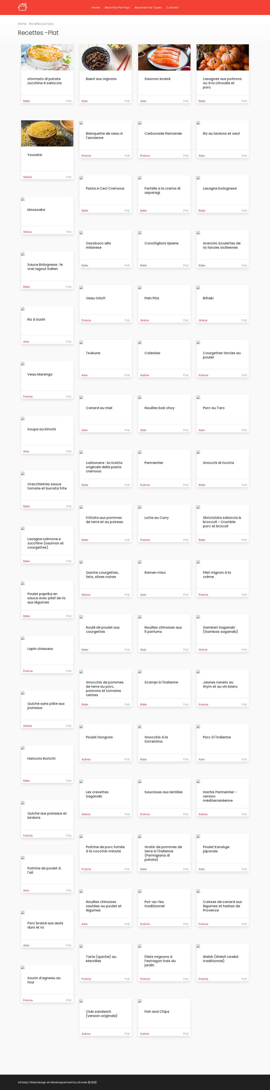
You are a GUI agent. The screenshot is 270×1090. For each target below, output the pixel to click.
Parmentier (153, 462)
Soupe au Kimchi (41, 429)
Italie (26, 101)
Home (96, 7)
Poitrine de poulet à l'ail (44, 870)
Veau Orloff (95, 298)
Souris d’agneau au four (44, 980)
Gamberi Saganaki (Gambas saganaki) (220, 629)
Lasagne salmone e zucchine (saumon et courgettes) (45, 543)
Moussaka (36, 209)
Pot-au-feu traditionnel (154, 903)
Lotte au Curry (156, 517)
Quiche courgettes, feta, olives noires (102, 574)
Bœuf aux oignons (101, 78)
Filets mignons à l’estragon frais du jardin (160, 961)
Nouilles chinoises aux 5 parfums (163, 629)
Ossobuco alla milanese (98, 245)
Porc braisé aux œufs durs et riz (45, 925)
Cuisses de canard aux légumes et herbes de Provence (222, 906)
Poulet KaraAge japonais (216, 849)
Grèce (27, 177)
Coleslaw (152, 353)
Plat (68, 101)
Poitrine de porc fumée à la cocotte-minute (105, 849)
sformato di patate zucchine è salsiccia (44, 80)
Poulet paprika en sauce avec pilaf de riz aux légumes (46, 598)
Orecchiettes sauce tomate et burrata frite (47, 486)
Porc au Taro (214, 407)
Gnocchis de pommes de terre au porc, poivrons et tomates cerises (105, 688)
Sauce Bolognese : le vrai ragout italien (45, 266)
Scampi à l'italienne (161, 682)
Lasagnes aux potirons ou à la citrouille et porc (222, 83)
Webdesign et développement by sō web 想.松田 (63, 1082)
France (86, 156)
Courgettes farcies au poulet (222, 355)
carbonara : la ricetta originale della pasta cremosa (104, 467)
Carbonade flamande (163, 133)
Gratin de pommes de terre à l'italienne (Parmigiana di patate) (163, 853)
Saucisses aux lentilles (163, 792)
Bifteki (208, 298)
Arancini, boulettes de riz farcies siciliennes (221, 245)
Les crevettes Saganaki (97, 794)
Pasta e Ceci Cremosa (105, 188)
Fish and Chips (156, 1011)
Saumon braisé (157, 78)
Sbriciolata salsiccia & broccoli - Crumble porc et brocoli (222, 522)
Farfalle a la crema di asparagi (162, 190)
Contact (172, 7)
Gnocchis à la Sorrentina (156, 739)
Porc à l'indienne (217, 737)
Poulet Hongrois (99, 737)
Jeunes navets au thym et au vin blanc (220, 684)
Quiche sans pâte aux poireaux (46, 705)
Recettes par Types (148, 7)
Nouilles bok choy (159, 407)
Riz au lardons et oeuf (221, 133)
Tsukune (93, 353)
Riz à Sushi (36, 319)
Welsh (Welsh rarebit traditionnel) (221, 958)
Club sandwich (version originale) (101, 1013)
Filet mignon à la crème (217, 574)
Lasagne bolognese (220, 188)
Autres (144, 375)
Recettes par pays (117, 7)
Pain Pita (151, 298)
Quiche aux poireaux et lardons (47, 815)
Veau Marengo (40, 374)
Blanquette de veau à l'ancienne (104, 135)
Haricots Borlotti (41, 758)
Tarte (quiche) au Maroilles (101, 958)
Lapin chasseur (40, 648)
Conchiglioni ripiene (161, 243)
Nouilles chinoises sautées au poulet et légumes (104, 906)
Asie (85, 101)
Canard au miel (99, 407)
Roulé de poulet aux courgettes (103, 629)
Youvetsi (34, 154)
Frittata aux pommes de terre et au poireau (104, 519)
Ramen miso (155, 572)
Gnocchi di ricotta (218, 462)
